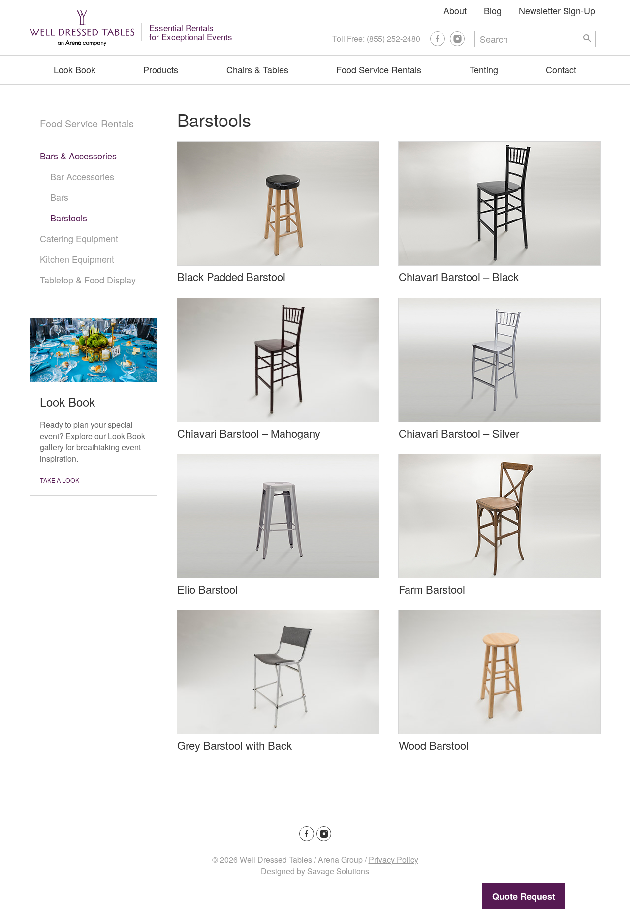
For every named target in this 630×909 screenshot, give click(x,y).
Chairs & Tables (257, 69)
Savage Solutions (338, 871)
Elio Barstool (207, 588)
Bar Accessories (82, 176)
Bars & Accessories (78, 155)
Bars (59, 196)
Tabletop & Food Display (88, 279)
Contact (561, 69)
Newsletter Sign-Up (557, 10)
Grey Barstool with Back (234, 744)
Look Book (74, 69)
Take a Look (59, 480)
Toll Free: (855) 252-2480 (376, 38)
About (455, 10)
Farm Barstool (432, 588)
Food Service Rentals (378, 69)
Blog (493, 10)
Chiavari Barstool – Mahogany (248, 432)
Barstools (68, 217)
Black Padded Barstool (231, 276)
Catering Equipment (79, 238)
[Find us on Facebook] (437, 38)
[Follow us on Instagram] (457, 38)
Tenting (484, 69)
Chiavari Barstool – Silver (459, 432)
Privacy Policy (393, 859)
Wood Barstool (434, 744)
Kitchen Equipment (77, 258)
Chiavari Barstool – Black (459, 276)
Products (160, 69)
